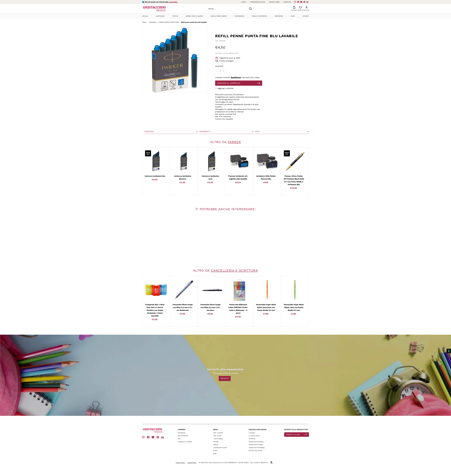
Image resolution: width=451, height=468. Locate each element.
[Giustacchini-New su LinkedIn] (162, 437)
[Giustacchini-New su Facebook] (148, 437)
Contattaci (287, 2)
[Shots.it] (272, 462)
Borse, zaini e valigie (194, 16)
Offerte (306, 16)
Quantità (219, 66)
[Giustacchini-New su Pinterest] (158, 437)
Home (144, 22)
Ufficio (175, 16)
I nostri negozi (218, 438)
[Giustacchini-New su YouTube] (153, 437)
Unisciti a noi (293, 434)
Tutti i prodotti (218, 433)
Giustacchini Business (256, 442)
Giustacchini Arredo (255, 450)
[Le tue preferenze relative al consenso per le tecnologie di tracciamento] (449, 351)
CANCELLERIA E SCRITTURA (168, 22)
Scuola (145, 16)
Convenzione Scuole (220, 447)
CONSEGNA (149, 131)
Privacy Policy (180, 462)
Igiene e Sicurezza (259, 16)
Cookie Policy (191, 462)
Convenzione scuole (257, 2)
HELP (257, 131)
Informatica (239, 16)
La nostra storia (254, 436)
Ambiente (252, 438)
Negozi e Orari (274, 2)
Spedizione (236, 77)
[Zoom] (165, 60)
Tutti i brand (217, 436)
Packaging (279, 16)
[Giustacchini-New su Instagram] (143, 437)
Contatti (216, 442)
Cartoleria (160, 16)
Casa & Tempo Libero (219, 16)
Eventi (243, 2)
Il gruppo (252, 433)
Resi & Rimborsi (183, 436)
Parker (234, 142)
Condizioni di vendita (185, 442)
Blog (293, 16)
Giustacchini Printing (256, 444)
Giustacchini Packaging (256, 447)
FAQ (179, 438)
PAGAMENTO (204, 131)
